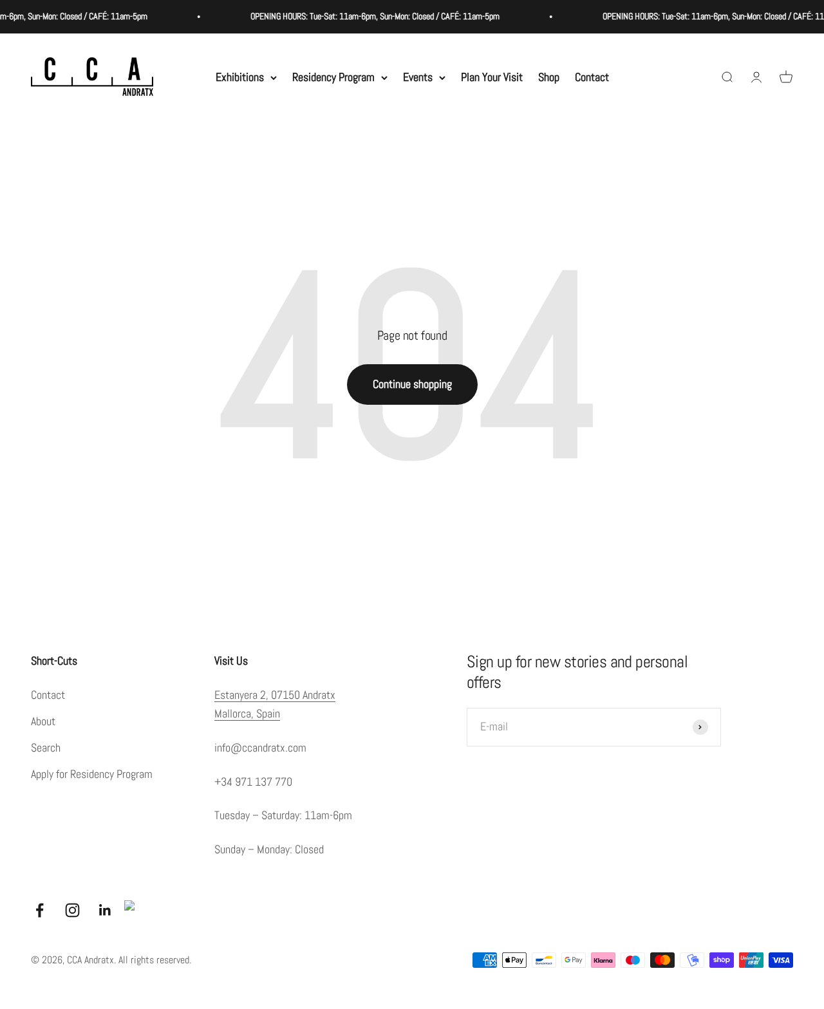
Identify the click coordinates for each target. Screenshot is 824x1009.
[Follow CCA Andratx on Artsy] (134, 910)
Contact (592, 76)
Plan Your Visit (492, 76)
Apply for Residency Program (92, 773)
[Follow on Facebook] (39, 910)
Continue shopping (412, 383)
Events (418, 76)
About (43, 721)
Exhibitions (240, 76)
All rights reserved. (154, 960)
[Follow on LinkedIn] (105, 910)
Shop (548, 76)
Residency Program (333, 76)
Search (46, 747)
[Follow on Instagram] (72, 910)
